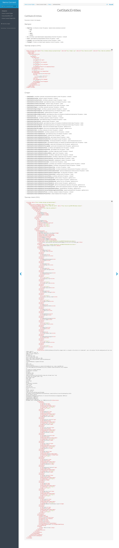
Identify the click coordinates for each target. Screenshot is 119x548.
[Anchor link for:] (32, 24)
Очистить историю (6, 23)
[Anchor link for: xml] (41, 45)
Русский (111, 4)
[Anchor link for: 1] (31, 92)
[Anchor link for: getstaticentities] (43, 16)
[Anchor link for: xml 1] (40, 197)
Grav (5, 28)
